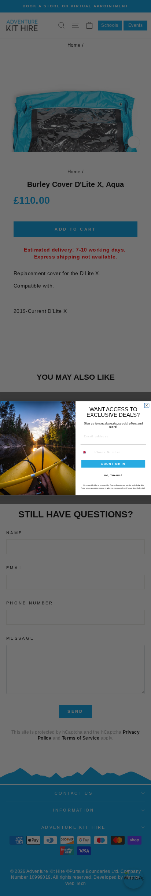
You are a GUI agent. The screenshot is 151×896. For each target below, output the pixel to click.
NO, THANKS (113, 475)
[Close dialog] (146, 405)
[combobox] (87, 452)
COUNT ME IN (113, 463)
